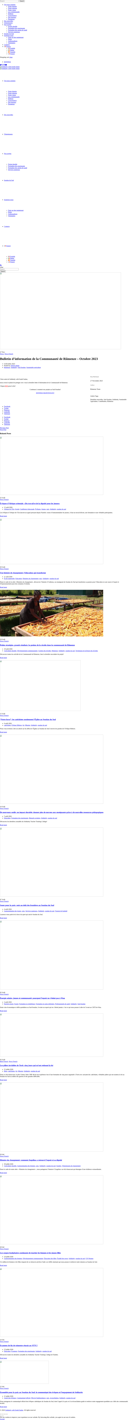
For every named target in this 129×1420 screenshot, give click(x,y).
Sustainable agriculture (33, 367)
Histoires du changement (30, 578)
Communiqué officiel (23, 1398)
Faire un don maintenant (15, 37)
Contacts (7, 45)
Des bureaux (12, 17)
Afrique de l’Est (9, 509)
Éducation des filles (50, 1258)
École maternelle (9, 578)
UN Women (89, 1258)
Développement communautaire (27, 651)
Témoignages (8, 23)
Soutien (58, 1166)
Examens (14, 1351)
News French (9, 354)
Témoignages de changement (71, 1166)
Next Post (3, 430)
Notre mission (12, 8)
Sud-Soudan (22, 367)
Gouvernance (12, 15)
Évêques (38, 509)
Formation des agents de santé (17, 30)
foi (23, 725)
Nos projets (7, 24)
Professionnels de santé (62, 1004)
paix (47, 509)
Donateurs (11, 19)
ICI (6, 386)
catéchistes (7, 725)
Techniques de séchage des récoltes (86, 651)
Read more (3, 516)
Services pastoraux (14, 32)
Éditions (10, 14)
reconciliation (54, 1398)
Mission (27, 725)
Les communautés (14, 12)
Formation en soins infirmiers (45, 1004)
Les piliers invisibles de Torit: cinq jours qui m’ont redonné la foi (26, 1065)
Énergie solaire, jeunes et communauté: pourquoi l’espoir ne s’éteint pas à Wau (32, 998)
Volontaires (11, 43)
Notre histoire (12, 6)
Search (22, 1)
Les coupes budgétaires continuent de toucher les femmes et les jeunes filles (30, 1253)
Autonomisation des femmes (26, 1166)
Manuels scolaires (34, 818)
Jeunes (43, 509)
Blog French (4, 1061)
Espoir (16, 1004)
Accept (2, 1419)
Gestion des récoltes (44, 651)
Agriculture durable (10, 651)
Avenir (17, 509)
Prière (10, 39)
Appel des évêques (10, 1398)
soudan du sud (61, 509)
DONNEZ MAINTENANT (45, 393)
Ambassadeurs (12, 41)
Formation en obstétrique (27, 1004)
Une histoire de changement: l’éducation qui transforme (23, 573)
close (10, 57)
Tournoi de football (61, 911)
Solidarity (14, 367)
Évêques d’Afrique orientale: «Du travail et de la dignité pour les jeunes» (30, 503)
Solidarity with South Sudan (14, 1410)
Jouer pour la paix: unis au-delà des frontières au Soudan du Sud (27, 905)
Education (18, 578)
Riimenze (7, 367)
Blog (5, 1071)
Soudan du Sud (9, 34)
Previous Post (4, 428)
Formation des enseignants (16, 28)
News (2, 354)
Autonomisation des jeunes (12, 911)
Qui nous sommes (9, 4)
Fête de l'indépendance (38, 1398)
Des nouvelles (8, 21)
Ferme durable (12, 26)
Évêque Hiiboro (17, 725)
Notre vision (12, 10)
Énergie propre (9, 1004)
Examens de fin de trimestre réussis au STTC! (19, 1345)
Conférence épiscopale (27, 509)
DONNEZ (7, 62)
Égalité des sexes (62, 1258)
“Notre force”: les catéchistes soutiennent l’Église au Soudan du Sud (28, 719)
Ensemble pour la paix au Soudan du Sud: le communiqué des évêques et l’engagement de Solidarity (41, 1392)
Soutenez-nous (8, 35)
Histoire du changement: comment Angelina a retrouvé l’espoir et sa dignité (31, 1160)
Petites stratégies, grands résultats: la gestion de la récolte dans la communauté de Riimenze (37, 645)
